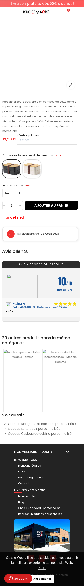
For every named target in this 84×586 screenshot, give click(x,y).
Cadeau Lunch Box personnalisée (34, 428)
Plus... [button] (42, 568)
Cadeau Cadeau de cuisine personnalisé (40, 433)
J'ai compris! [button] (42, 578)
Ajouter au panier (51, 205)
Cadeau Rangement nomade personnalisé (42, 423)
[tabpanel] (42, 3)
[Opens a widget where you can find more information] (18, 579)
